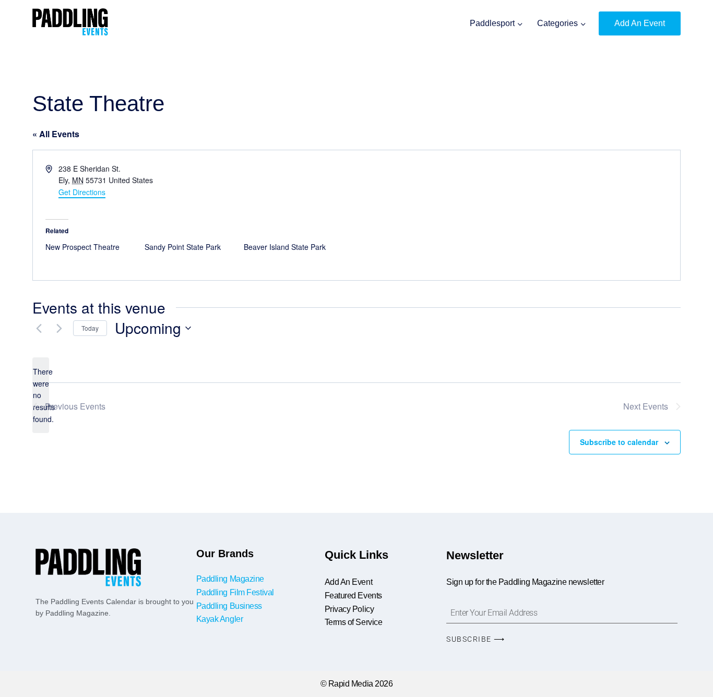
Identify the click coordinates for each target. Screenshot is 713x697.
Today (90, 327)
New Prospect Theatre (82, 247)
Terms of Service (354, 622)
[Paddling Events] (70, 23)
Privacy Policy (349, 609)
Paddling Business (230, 606)
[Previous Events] (38, 328)
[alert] (40, 395)
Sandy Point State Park (183, 247)
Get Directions (81, 192)
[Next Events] (59, 328)
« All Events (55, 134)
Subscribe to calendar (619, 442)
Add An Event (639, 23)
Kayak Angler (219, 619)
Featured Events (353, 595)
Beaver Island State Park (285, 247)
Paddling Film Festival (235, 592)
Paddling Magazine (230, 578)
